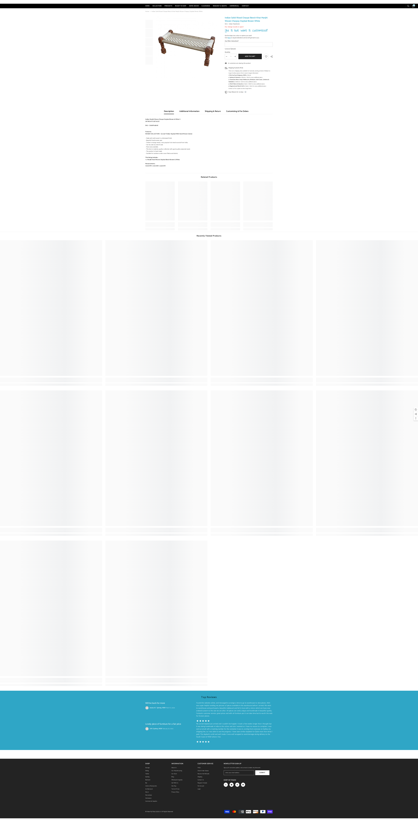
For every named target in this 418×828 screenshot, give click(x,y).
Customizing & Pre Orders (237, 111)
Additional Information (189, 111)
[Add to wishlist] (266, 56)
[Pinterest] (237, 785)
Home (147, 11)
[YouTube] (243, 785)
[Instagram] (231, 785)
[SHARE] (271, 56)
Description (169, 111)
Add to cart (250, 56)
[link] (160, 226)
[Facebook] (226, 785)
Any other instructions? (231, 41)
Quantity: (227, 52)
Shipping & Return (213, 111)
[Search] (408, 6)
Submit (262, 772)
